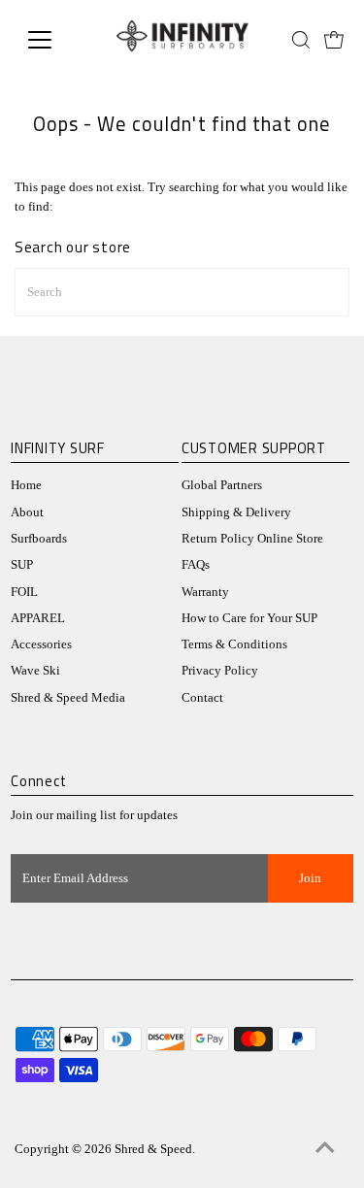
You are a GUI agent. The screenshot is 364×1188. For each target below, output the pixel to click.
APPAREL (38, 618)
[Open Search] (301, 40)
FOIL (24, 592)
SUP (22, 565)
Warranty (205, 592)
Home (26, 485)
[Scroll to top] (325, 1149)
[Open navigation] (54, 40)
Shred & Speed (153, 1149)
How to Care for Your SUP (249, 618)
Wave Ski (35, 670)
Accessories (41, 644)
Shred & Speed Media (68, 698)
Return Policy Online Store (252, 538)
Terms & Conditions (234, 644)
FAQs (196, 565)
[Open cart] (334, 39)
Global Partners (222, 485)
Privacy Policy (220, 670)
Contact (202, 698)
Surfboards (39, 538)
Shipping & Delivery (236, 512)
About (27, 512)
